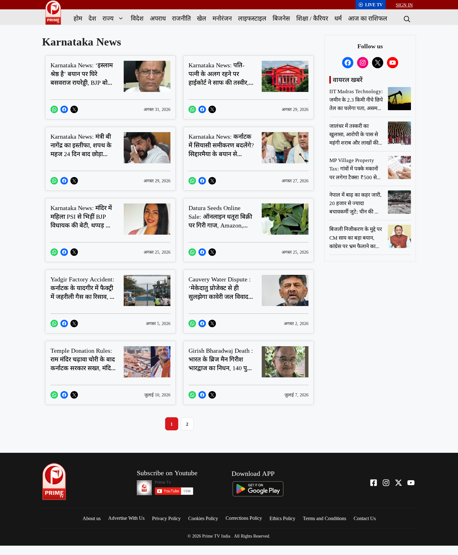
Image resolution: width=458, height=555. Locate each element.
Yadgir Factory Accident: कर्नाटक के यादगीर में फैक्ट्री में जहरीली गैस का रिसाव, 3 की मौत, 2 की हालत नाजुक (82, 292)
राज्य (108, 18)
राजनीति (181, 18)
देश (92, 18)
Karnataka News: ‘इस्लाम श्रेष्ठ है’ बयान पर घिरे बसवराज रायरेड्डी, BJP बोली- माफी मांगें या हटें (83, 78)
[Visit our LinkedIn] (411, 483)
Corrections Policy (244, 517)
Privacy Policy (166, 518)
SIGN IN (404, 5)
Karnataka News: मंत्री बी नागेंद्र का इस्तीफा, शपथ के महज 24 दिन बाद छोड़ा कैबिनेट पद (81, 149)
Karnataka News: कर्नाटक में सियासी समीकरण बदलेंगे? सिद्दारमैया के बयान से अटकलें (221, 149)
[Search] (406, 18)
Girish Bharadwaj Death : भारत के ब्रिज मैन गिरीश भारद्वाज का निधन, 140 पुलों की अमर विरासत (220, 363)
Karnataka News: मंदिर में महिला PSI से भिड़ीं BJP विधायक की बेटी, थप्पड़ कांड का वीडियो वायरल (83, 220)
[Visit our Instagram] (386, 483)
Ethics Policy (282, 518)
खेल (201, 18)
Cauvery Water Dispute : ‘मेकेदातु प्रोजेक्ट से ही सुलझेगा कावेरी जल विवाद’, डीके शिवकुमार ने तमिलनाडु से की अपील (220, 296)
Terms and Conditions (324, 518)
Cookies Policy (203, 518)
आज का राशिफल (367, 18)
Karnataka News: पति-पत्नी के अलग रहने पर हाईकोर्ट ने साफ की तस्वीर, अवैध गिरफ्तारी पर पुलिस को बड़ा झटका (218, 82)
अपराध (158, 18)
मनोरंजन (222, 18)
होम (78, 18)
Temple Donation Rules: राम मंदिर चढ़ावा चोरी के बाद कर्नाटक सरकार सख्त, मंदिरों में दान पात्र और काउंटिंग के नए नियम (82, 368)
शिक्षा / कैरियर (312, 18)
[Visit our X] (398, 483)
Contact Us (365, 518)
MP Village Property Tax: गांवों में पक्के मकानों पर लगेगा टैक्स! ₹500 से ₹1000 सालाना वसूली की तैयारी (353, 177)
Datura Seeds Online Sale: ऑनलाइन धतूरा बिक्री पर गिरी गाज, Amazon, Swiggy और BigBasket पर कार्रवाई (221, 225)
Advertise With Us (126, 517)
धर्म (338, 18)
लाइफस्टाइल (252, 18)
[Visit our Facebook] (374, 483)
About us (92, 518)
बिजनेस (281, 18)
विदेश (137, 18)
